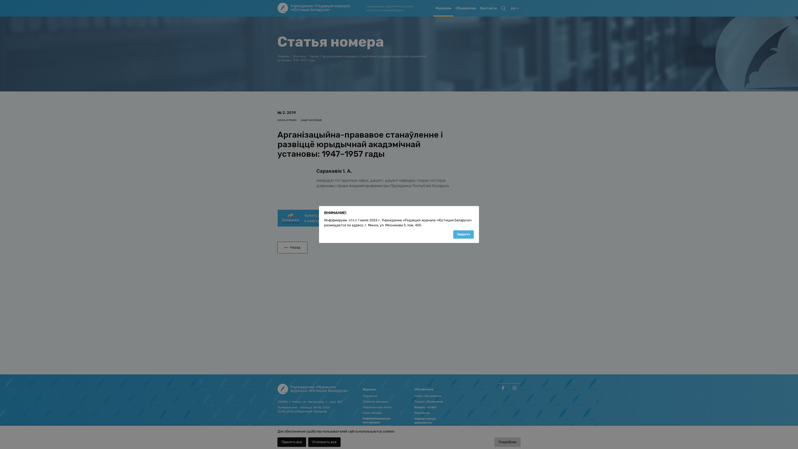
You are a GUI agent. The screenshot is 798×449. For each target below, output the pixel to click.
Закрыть (463, 234)
